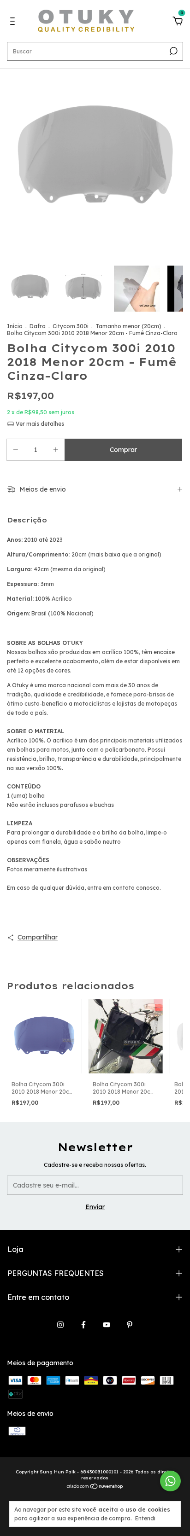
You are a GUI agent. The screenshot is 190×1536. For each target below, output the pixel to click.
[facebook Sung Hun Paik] (83, 1324)
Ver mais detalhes (39, 423)
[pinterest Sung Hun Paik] (129, 1324)
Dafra (38, 326)
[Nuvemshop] (95, 1487)
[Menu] (14, 22)
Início (15, 326)
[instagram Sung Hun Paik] (60, 1324)
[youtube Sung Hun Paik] (106, 1324)
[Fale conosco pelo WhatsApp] (170, 1481)
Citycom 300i (71, 326)
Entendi (145, 1518)
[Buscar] (173, 51)
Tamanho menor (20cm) (128, 326)
